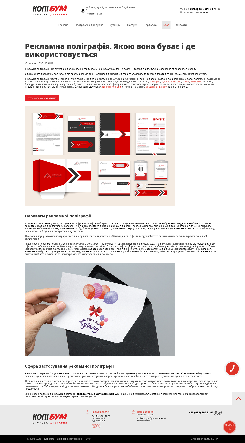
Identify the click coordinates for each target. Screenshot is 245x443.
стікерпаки (152, 86)
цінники (106, 86)
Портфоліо (150, 24)
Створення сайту (200, 438)
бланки (177, 81)
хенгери (116, 86)
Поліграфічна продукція (89, 24)
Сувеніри (115, 24)
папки (186, 81)
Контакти (181, 24)
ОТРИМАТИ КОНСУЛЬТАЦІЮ (42, 98)
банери (163, 86)
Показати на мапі (94, 13)
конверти (155, 81)
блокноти (196, 81)
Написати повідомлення (196, 12)
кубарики (167, 81)
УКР (88, 438)
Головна (63, 24)
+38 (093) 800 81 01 (198, 9)
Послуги (132, 24)
